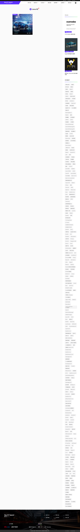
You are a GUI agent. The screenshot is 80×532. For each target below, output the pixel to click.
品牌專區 (62, 2)
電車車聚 (73, 394)
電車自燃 (67, 208)
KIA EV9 (67, 321)
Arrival (75, 283)
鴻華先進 (67, 231)
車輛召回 (72, 485)
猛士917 (67, 431)
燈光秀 (73, 387)
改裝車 (67, 213)
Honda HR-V (68, 429)
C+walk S (73, 366)
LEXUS (74, 171)
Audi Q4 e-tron (72, 192)
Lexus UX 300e (68, 171)
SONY (66, 326)
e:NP (66, 154)
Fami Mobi (67, 278)
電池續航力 (73, 131)
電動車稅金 (73, 475)
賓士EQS (74, 299)
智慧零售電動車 (68, 280)
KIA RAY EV (67, 415)
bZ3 (75, 252)
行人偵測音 (73, 501)
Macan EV (67, 259)
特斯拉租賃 (72, 105)
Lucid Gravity (68, 324)
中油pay (72, 377)
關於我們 (73, 0)
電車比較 (69, 2)
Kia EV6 (67, 234)
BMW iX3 (67, 335)
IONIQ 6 (71, 213)
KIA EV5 (67, 417)
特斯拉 (67, 89)
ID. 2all (71, 461)
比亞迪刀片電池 (73, 231)
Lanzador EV (68, 410)
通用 (71, 215)
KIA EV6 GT (73, 415)
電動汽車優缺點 (68, 380)
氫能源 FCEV (68, 107)
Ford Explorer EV (69, 363)
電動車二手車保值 (69, 494)
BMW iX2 (67, 464)
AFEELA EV (74, 324)
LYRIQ (72, 199)
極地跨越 (73, 138)
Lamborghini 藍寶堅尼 (70, 408)
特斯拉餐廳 (73, 161)
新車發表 (67, 447)
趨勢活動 (49, 2)
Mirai (66, 319)
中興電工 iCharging (69, 294)
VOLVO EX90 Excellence (70, 375)
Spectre (73, 454)
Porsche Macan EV (72, 326)
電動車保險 (67, 501)
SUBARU (73, 168)
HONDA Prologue (69, 314)
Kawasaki (67, 450)
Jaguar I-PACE (68, 299)
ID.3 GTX (67, 241)
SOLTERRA (67, 168)
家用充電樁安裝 (68, 499)
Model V (70, 262)
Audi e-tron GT (68, 401)
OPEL (66, 262)
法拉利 (67, 250)
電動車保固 (72, 208)
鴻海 (71, 185)
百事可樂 (67, 238)
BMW (66, 424)
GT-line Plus (68, 443)
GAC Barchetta (68, 248)
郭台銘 (73, 147)
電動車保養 (72, 489)
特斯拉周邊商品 (68, 164)
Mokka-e (67, 264)
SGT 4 (67, 373)
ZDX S (72, 317)
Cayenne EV (68, 328)
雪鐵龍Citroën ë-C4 (69, 252)
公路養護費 (67, 487)
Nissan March (73, 236)
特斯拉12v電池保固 (69, 440)
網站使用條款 (73, 530)
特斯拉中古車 (72, 96)
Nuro (66, 285)
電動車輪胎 (67, 496)
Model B (72, 264)
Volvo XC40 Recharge (69, 124)
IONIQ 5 (67, 96)
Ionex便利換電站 (68, 290)
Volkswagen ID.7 (68, 382)
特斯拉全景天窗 (68, 403)
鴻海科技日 (67, 292)
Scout (71, 243)
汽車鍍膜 (72, 159)
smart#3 (72, 419)
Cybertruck (73, 103)
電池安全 (72, 206)
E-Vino (73, 273)
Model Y (71, 93)
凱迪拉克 (67, 199)
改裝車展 (74, 370)
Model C (67, 152)
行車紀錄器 (72, 269)
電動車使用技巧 (72, 194)
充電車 (72, 84)
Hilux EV (67, 310)
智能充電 (67, 91)
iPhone (67, 185)
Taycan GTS (68, 182)
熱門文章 (29, 2)
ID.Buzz (71, 391)
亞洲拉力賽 (72, 136)
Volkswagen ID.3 (68, 356)
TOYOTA (70, 166)
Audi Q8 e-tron (68, 396)
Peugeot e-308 (73, 241)
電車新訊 (35, 2)
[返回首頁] (10, 3)
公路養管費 (67, 480)
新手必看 (67, 86)
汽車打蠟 (67, 159)
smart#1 (67, 419)
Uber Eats (71, 285)
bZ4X (66, 194)
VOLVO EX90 (68, 301)
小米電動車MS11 (68, 345)
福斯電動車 (67, 359)
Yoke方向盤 (67, 175)
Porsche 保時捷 (68, 257)
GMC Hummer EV (69, 433)
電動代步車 (67, 366)
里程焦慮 (67, 140)
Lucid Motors (73, 255)
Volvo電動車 (74, 107)
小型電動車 (72, 459)
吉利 (66, 422)
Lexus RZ (67, 173)
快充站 (67, 93)
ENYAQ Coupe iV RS (69, 438)
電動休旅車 (72, 457)
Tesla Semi (67, 201)
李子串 (74, 471)
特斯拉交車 (67, 84)
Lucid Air (73, 210)
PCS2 (74, 473)
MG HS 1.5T (68, 273)
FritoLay (72, 238)
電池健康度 (67, 485)
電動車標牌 (67, 340)
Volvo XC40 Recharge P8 (70, 129)
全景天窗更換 (68, 405)
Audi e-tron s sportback (70, 178)
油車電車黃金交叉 (69, 203)
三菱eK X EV (68, 147)
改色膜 (67, 105)
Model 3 (71, 89)
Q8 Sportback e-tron (69, 398)
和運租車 (67, 122)
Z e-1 (66, 452)
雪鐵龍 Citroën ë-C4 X (69, 347)
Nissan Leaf (73, 189)
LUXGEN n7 (72, 100)
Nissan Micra (68, 304)
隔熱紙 (74, 164)
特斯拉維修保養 (68, 471)
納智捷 (67, 150)
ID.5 (75, 438)
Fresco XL (67, 187)
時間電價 (67, 482)
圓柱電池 (70, 424)
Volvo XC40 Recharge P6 (70, 126)
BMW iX (72, 335)
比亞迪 (67, 133)
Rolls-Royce (68, 454)
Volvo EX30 (67, 394)
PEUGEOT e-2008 (69, 287)
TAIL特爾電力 (68, 297)
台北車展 (67, 457)
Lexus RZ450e (73, 173)
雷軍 (74, 345)
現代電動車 (72, 117)
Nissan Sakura (68, 145)
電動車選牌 (73, 340)
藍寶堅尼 (74, 248)
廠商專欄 (55, 2)
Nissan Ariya (68, 138)
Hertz (71, 229)
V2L (70, 473)
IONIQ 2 (67, 459)
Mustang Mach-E (69, 112)
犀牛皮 (67, 100)
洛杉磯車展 (67, 255)
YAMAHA (71, 276)
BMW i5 (67, 391)
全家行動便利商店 (69, 283)
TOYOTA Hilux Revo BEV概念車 (69, 307)
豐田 (66, 166)
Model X (67, 114)
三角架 (67, 473)
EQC (73, 410)
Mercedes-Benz (68, 412)
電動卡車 (67, 110)
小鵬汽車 (71, 468)
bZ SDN (71, 133)
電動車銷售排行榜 (69, 180)
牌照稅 (67, 478)
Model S (73, 182)
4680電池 (67, 161)
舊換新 (71, 478)
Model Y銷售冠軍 (68, 506)
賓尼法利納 (72, 250)
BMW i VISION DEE (69, 338)
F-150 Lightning (68, 220)
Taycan (74, 257)
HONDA (67, 276)
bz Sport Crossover (69, 426)
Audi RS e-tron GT (73, 373)
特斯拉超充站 (68, 98)
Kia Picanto (74, 443)
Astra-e (67, 243)
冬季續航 (67, 492)
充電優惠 (72, 482)
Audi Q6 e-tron (68, 331)
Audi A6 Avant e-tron (69, 354)
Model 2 (67, 461)
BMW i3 (74, 333)
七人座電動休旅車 (69, 361)
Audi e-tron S (73, 175)
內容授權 (69, 0)
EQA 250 (67, 229)
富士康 (72, 245)
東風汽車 (73, 429)
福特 (71, 114)
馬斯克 (72, 86)
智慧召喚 (67, 489)
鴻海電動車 (67, 103)
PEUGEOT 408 (68, 349)
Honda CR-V (72, 152)
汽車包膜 (73, 98)
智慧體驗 (67, 117)
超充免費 (67, 384)
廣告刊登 (64, 0)
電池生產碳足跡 (68, 503)
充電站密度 (67, 475)
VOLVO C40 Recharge (69, 312)
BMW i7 (71, 417)
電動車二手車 (68, 210)
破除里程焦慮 (73, 196)
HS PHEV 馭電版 (68, 271)
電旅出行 (70, 319)
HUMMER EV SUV (69, 227)
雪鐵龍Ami (67, 143)
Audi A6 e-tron (68, 352)
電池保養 (67, 196)
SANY (72, 187)
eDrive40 (67, 389)
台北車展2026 (73, 487)
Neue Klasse (71, 422)
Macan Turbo (68, 466)
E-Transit (67, 222)
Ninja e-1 (72, 450)
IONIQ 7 (67, 468)
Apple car (67, 189)
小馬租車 (72, 122)
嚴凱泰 (74, 290)
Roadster (67, 236)
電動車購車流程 (68, 333)
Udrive (71, 119)
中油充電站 (67, 377)
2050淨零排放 (73, 140)
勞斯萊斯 (70, 452)
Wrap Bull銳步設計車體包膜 (70, 266)
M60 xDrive (73, 389)
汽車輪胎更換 (68, 387)
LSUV (73, 466)
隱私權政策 (67, 530)
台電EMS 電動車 (73, 342)
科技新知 (42, 2)
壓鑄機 (67, 136)
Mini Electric (73, 259)
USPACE (67, 119)
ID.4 (71, 234)
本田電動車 (67, 157)
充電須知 (67, 206)
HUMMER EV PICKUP (69, 224)
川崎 (71, 447)
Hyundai (67, 215)
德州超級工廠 (68, 217)
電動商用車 (67, 368)
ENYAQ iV (67, 436)
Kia (72, 445)
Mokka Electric (68, 370)
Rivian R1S (72, 321)
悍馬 (71, 431)
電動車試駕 (67, 131)
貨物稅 (72, 480)
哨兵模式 (67, 269)
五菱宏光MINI (72, 150)
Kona (66, 192)
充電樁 (72, 91)
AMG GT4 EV (68, 445)
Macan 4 (72, 464)
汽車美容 (72, 157)
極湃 (70, 154)
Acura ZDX (67, 317)
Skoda (75, 433)
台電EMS (67, 342)
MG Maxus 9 (73, 384)
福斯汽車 (67, 245)
